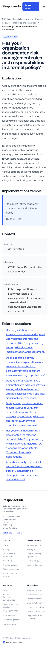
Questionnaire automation (9, 555)
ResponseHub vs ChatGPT (34, 616)
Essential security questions (10, 605)
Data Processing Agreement (34, 555)
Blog (5, 590)
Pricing (6, 549)
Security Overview (35, 565)
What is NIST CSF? (10, 611)
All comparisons (34, 590)
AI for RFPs (7, 561)
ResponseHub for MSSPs (10, 574)
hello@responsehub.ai (12, 533)
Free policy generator (12, 619)
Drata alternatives (34, 598)
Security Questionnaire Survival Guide (9, 597)
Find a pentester (10, 624)
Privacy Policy (33, 549)
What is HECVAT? (10, 615)
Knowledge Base (10, 565)
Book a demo (28, 6)
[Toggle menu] (43, 6)
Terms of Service (34, 545)
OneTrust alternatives (36, 603)
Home (5, 545)
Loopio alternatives (35, 607)
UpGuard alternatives (36, 611)
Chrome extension (11, 569)
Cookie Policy (33, 561)
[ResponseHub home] (12, 6)
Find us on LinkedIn (14, 642)
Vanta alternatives (34, 594)
